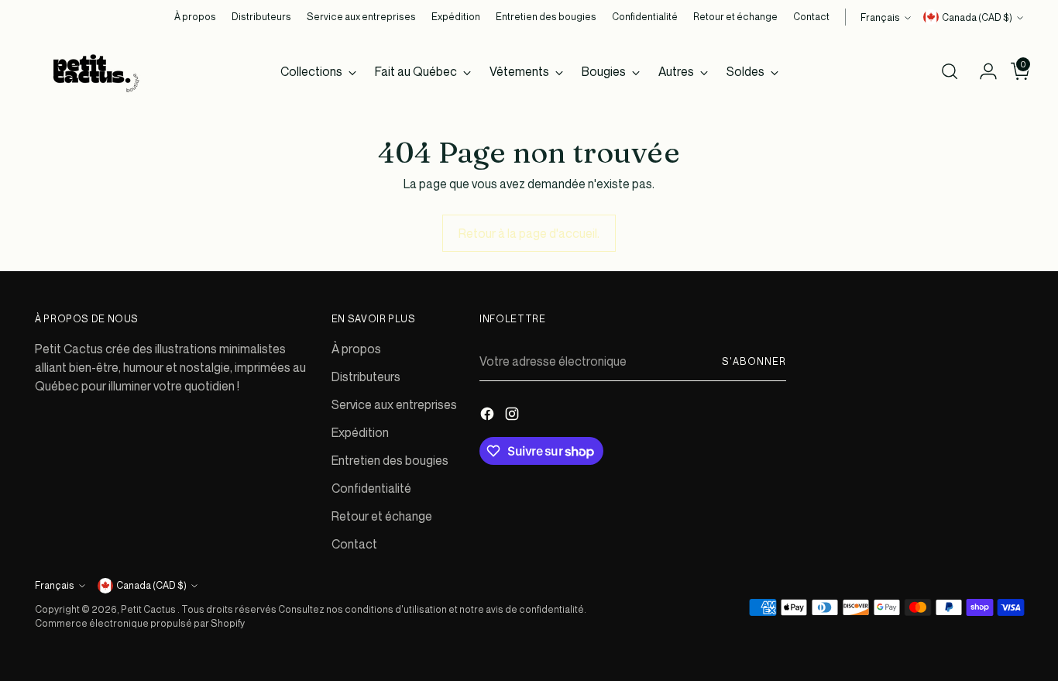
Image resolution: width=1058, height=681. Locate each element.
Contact (354, 544)
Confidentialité (371, 488)
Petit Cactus (149, 609)
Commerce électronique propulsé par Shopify (140, 623)
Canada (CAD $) (977, 17)
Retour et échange (381, 516)
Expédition (360, 432)
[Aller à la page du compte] (982, 71)
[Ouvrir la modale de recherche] (949, 71)
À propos (356, 348)
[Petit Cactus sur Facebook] (488, 416)
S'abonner (753, 361)
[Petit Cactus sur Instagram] (513, 416)
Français (880, 17)
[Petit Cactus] (93, 71)
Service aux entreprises (394, 404)
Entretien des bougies (389, 460)
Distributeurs (365, 376)
